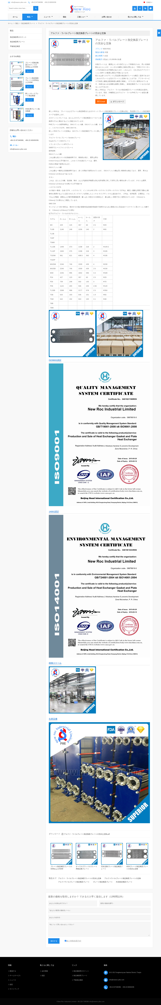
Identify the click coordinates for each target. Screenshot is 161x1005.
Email (101, 101)
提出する (54, 941)
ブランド (99, 49)
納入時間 (99, 56)
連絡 (105, 965)
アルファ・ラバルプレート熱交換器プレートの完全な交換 (79, 878)
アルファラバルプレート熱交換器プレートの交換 (122, 878)
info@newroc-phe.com (18, 2)
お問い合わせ (107, 17)
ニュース (47, 17)
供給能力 (99, 59)
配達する (13, 971)
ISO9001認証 (55, 360)
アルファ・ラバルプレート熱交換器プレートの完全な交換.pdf (86, 834)
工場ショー (81, 17)
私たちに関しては (135, 17)
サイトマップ (14, 989)
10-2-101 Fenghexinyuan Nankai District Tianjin (125, 972)
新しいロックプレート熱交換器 (32, 95)
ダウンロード (117, 102)
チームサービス (15, 975)
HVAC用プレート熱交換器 (32, 110)
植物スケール (55, 663)
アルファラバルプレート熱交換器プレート (74, 882)
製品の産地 (100, 52)
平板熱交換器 (15, 46)
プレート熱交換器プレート (103, 882)
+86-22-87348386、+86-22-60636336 (43, 2)
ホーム (15, 17)
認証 (43, 975)
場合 (64, 17)
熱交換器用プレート (28, 23)
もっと (29, 71)
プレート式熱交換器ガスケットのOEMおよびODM (32, 65)
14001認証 (54, 511)
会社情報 (45, 971)
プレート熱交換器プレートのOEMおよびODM (32, 80)
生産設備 (53, 719)
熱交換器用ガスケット (18, 37)
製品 (29, 17)
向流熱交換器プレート (124, 882)
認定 (11, 984)
